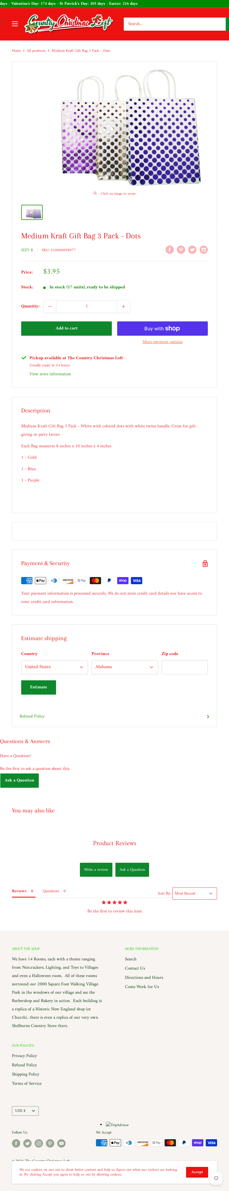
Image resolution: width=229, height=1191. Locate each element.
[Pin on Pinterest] (181, 250)
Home (16, 50)
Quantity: (30, 306)
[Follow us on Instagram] (39, 1143)
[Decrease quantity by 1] (50, 306)
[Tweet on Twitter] (192, 250)
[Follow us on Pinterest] (50, 1143)
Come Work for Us (142, 987)
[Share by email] (203, 250)
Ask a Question (19, 780)
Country (29, 654)
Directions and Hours (144, 978)
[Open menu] (15, 23)
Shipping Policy (25, 1074)
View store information (50, 374)
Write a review (96, 869)
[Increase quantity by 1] (123, 306)
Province (100, 654)
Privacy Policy (24, 1056)
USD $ (20, 1111)
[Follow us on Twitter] (27, 1143)
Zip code (170, 654)
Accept (197, 1172)
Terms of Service (26, 1084)
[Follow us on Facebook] (16, 1143)
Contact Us (135, 969)
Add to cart (67, 328)
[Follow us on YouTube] (61, 1143)
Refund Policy (32, 716)
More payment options (162, 342)
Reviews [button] (19, 891)
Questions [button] (51, 891)
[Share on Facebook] (169, 250)
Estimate (38, 687)
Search (131, 959)
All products (36, 50)
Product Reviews (114, 843)
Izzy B (27, 250)
